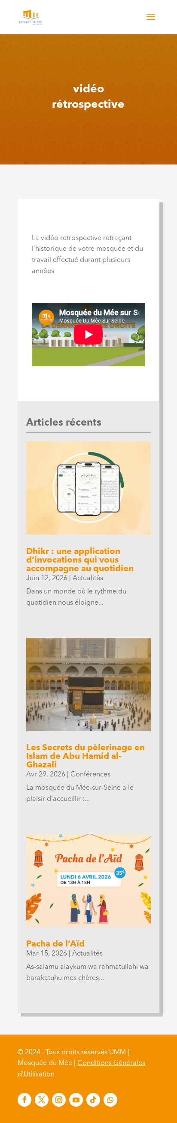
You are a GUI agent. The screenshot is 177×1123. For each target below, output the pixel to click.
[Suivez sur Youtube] (76, 1100)
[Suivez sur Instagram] (59, 1100)
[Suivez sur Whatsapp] (110, 1100)
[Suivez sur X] (42, 1100)
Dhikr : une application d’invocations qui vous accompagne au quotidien (80, 560)
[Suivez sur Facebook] (24, 1100)
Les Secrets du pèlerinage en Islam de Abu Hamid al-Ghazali (85, 757)
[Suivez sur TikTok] (93, 1100)
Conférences (90, 774)
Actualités (88, 578)
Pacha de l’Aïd (55, 944)
